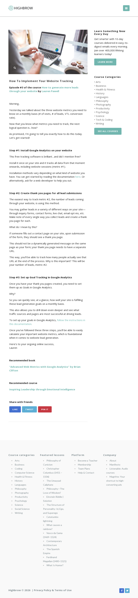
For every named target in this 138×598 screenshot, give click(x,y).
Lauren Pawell (50, 91)
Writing (100, 123)
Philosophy (102, 100)
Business (101, 85)
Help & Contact (86, 472)
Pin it (44, 409)
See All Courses (108, 131)
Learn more (105, 62)
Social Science (22, 508)
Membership (84, 464)
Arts (98, 82)
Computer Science (24, 472)
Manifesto (115, 464)
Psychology (102, 112)
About (113, 460)
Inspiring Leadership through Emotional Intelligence (42, 389)
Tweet (29, 409)
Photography (103, 104)
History (100, 93)
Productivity (103, 108)
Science (100, 116)
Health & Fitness (105, 89)
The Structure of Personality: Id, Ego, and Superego (53, 508)
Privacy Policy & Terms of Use (53, 590)
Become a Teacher (87, 460)
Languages (102, 97)
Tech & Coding (104, 119)
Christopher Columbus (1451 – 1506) (52, 472)
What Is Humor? (54, 565)
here (78, 176)
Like (15, 409)
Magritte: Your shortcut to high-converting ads (115, 480)
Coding (18, 468)
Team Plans (84, 468)
